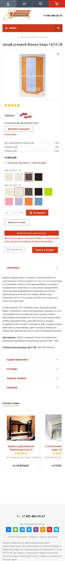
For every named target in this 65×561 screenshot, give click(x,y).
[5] (18, 105)
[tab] (11, 134)
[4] (15, 105)
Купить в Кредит (45, 250)
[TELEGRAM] (22, 529)
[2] (9, 105)
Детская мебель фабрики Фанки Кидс (33, 241)
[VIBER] (35, 529)
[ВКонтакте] (8, 529)
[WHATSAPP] (15, 529)
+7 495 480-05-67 (52, 15)
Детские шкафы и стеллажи (19, 238)
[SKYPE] (56, 529)
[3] (12, 105)
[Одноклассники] (42, 529)
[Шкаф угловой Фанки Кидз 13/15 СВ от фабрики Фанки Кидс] (32, 75)
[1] (6, 105)
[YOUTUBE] (49, 529)
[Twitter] (29, 529)
